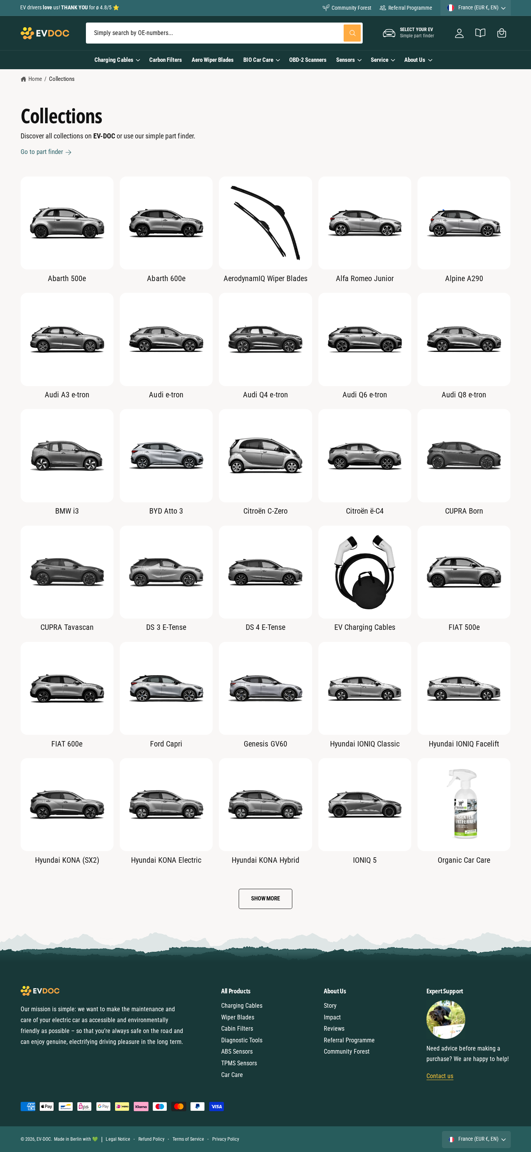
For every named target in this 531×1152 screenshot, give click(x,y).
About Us (414, 59)
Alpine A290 (464, 278)
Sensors (345, 59)
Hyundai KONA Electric (166, 860)
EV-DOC (44, 1139)
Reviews (334, 1028)
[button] (501, 33)
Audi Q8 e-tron (464, 394)
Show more (265, 898)
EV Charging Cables (364, 627)
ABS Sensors (237, 1051)
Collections (62, 78)
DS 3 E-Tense (166, 627)
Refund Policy (151, 1139)
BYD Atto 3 (166, 511)
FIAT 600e (66, 743)
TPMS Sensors (239, 1063)
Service (379, 59)
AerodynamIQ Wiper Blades (265, 278)
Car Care (232, 1075)
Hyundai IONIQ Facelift (464, 743)
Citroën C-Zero (265, 511)
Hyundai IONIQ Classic (365, 743)
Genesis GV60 (265, 743)
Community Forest (351, 8)
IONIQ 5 (365, 860)
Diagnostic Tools (241, 1040)
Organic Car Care (464, 860)
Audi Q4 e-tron (265, 394)
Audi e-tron (166, 394)
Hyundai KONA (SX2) (67, 860)
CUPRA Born (464, 511)
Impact (332, 1017)
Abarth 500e (67, 278)
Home (35, 78)
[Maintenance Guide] (480, 33)
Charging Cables (113, 59)
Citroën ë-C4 (365, 511)
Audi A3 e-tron (67, 394)
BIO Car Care (258, 59)
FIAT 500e (464, 627)
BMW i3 (67, 511)
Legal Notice (118, 1139)
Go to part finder (42, 152)
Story (330, 1005)
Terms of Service (188, 1139)
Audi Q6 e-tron (364, 394)
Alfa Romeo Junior (365, 278)
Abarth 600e (166, 278)
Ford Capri (166, 743)
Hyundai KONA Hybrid (265, 860)
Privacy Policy (225, 1139)
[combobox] (224, 33)
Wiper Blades (237, 1017)
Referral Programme (410, 8)
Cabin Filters (237, 1028)
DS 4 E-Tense (265, 627)
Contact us (439, 1076)
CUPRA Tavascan (67, 627)
